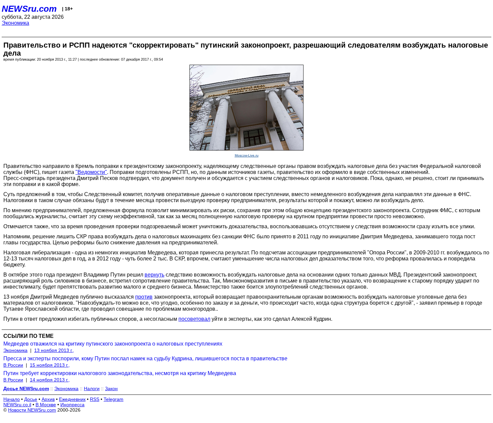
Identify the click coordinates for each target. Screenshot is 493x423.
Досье (30, 399)
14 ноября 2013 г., (50, 379)
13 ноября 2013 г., (54, 350)
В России (13, 365)
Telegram (113, 399)
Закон (111, 388)
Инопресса (72, 404)
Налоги (92, 388)
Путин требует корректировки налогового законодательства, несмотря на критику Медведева (119, 373)
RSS (94, 399)
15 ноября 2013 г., (50, 365)
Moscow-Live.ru (247, 155)
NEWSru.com (29, 9)
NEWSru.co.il (17, 404)
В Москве (46, 404)
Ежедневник (72, 399)
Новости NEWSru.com (32, 410)
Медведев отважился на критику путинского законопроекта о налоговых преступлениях (112, 344)
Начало (11, 399)
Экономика (15, 23)
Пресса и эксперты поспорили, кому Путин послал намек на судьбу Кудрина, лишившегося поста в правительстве (145, 358)
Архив (48, 399)
